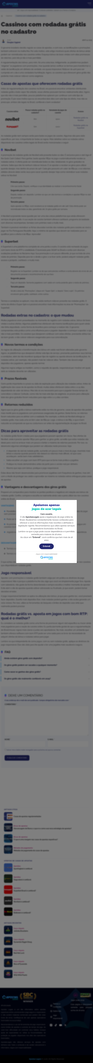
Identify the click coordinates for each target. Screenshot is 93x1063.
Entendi (46, 546)
